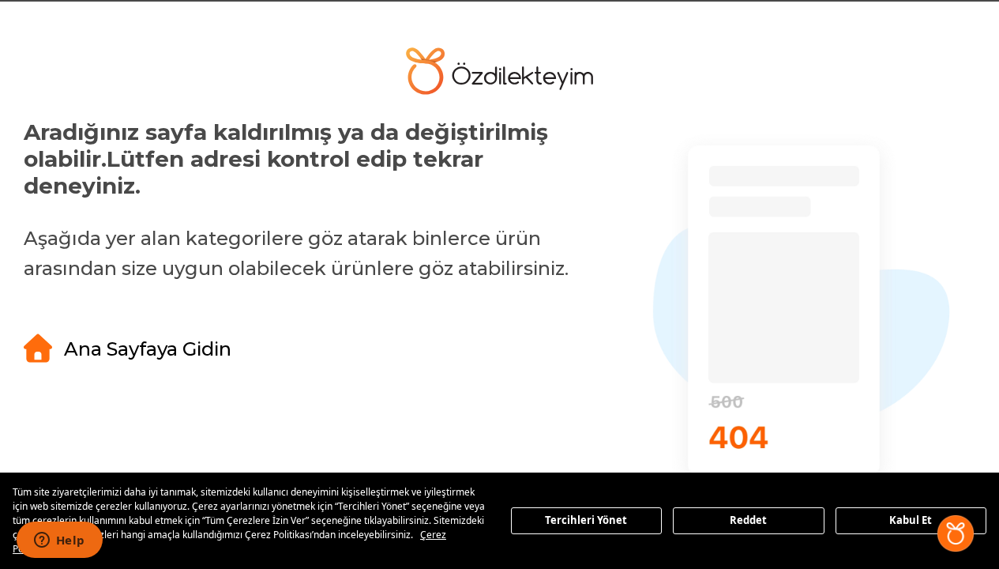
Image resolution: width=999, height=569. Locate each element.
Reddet (748, 520)
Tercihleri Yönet (586, 520)
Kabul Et (910, 520)
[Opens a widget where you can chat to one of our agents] (59, 541)
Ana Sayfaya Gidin (147, 348)
